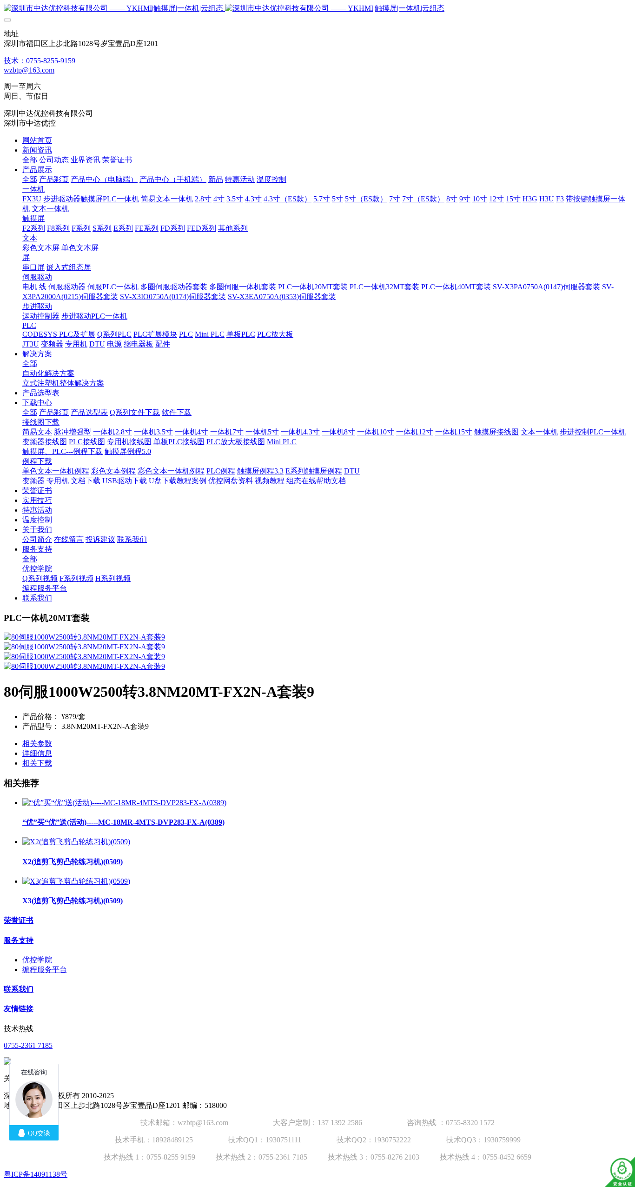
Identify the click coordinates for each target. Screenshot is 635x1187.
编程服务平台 (44, 970)
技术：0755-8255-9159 (39, 61)
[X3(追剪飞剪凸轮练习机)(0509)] (76, 881)
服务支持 (18, 940)
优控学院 (37, 960)
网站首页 (37, 140)
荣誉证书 (18, 920)
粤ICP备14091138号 (35, 1174)
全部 (29, 160)
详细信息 (37, 753)
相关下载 (37, 763)
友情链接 (18, 1009)
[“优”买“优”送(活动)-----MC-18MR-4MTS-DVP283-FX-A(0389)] (124, 803)
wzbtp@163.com (29, 70)
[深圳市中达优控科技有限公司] (317, 8)
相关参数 (37, 743)
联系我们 (18, 989)
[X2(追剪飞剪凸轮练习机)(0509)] (76, 842)
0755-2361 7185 (28, 1045)
